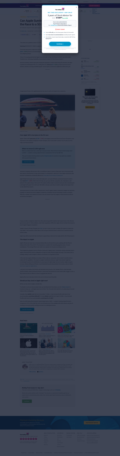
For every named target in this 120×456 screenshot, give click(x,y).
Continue (60, 44)
